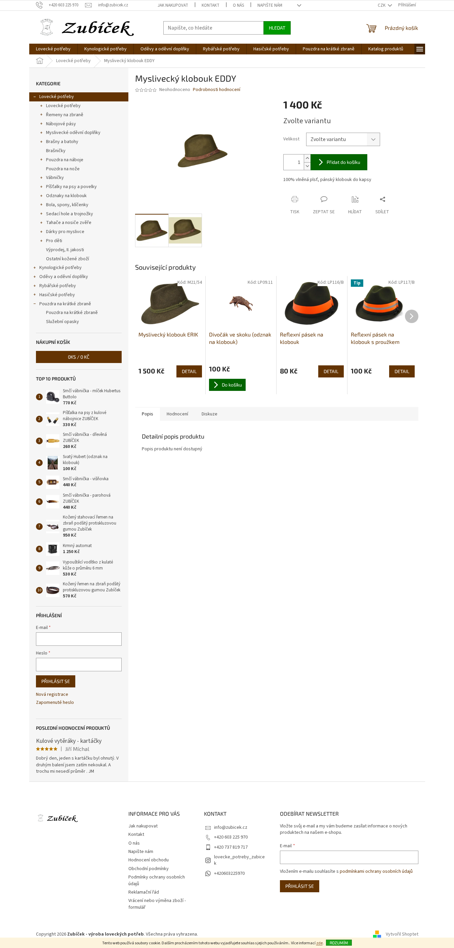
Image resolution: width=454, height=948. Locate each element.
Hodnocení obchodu (148, 860)
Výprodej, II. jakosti (65, 249)
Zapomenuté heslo (55, 702)
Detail (189, 371)
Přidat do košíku (343, 162)
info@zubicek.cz (230, 827)
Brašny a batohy (62, 141)
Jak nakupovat (173, 5)
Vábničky (55, 177)
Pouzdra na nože (63, 169)
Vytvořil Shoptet (402, 934)
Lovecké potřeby (56, 96)
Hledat (277, 28)
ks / (78, 357)
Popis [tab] (147, 414)
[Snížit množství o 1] (307, 166)
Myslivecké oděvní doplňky (73, 132)
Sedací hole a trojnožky (69, 214)
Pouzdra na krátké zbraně (65, 304)
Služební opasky (62, 321)
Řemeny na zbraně (64, 114)
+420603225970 (229, 873)
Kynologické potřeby (60, 267)
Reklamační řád (143, 892)
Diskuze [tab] (209, 414)
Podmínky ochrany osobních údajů (156, 880)
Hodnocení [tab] (177, 414)
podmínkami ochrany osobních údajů (376, 871)
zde (319, 943)
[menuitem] (53, 49)
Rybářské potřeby (57, 285)
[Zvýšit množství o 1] (307, 158)
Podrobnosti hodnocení (216, 90)
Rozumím (339, 942)
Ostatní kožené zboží (67, 259)
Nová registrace (52, 694)
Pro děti (54, 240)
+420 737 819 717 (231, 847)
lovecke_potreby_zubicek (239, 860)
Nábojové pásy (61, 124)
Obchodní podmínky (148, 868)
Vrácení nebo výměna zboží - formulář (157, 903)
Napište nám (269, 5)
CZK (382, 5)
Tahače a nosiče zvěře (68, 222)
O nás (238, 5)
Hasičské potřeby (57, 294)
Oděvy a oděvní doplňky (63, 276)
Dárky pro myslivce (65, 231)
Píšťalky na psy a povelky (71, 186)
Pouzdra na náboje (64, 159)
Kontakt (210, 5)
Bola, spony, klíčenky (67, 204)
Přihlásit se (55, 681)
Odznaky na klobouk (66, 195)
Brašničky (56, 150)
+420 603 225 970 (231, 837)
